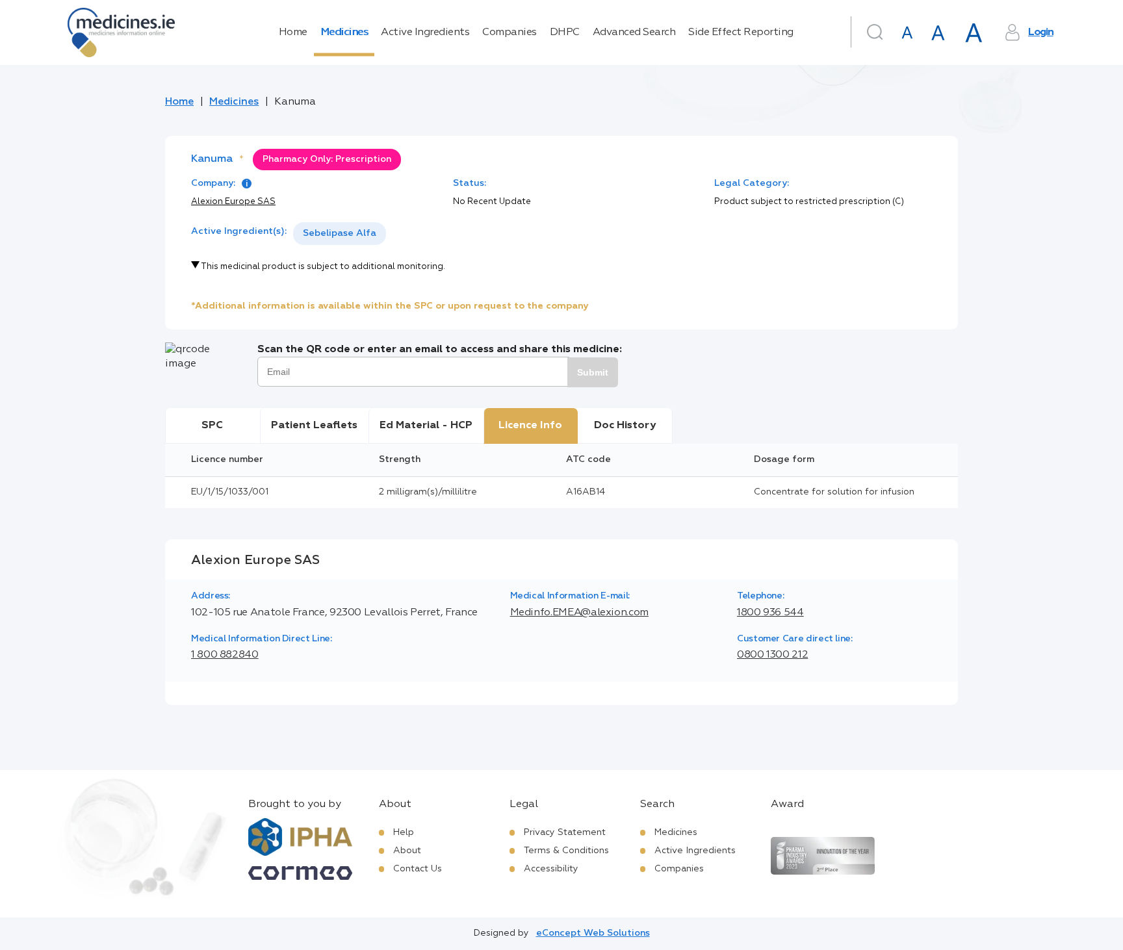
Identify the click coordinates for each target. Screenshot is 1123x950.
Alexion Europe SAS (233, 202)
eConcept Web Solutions (593, 933)
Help (403, 832)
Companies (509, 32)
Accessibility (551, 868)
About (407, 850)
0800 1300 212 (772, 655)
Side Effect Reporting (741, 32)
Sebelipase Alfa (339, 233)
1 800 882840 (225, 655)
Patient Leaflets (314, 425)
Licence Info (530, 425)
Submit (592, 372)
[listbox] (339, 233)
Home (293, 32)
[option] (339, 233)
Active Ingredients (425, 32)
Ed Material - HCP (426, 425)
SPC (212, 425)
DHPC (565, 32)
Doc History (625, 425)
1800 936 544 (770, 613)
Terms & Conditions (566, 850)
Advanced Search (634, 32)
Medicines (344, 32)
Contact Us (417, 868)
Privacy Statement (565, 832)
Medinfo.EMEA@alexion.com (579, 613)
